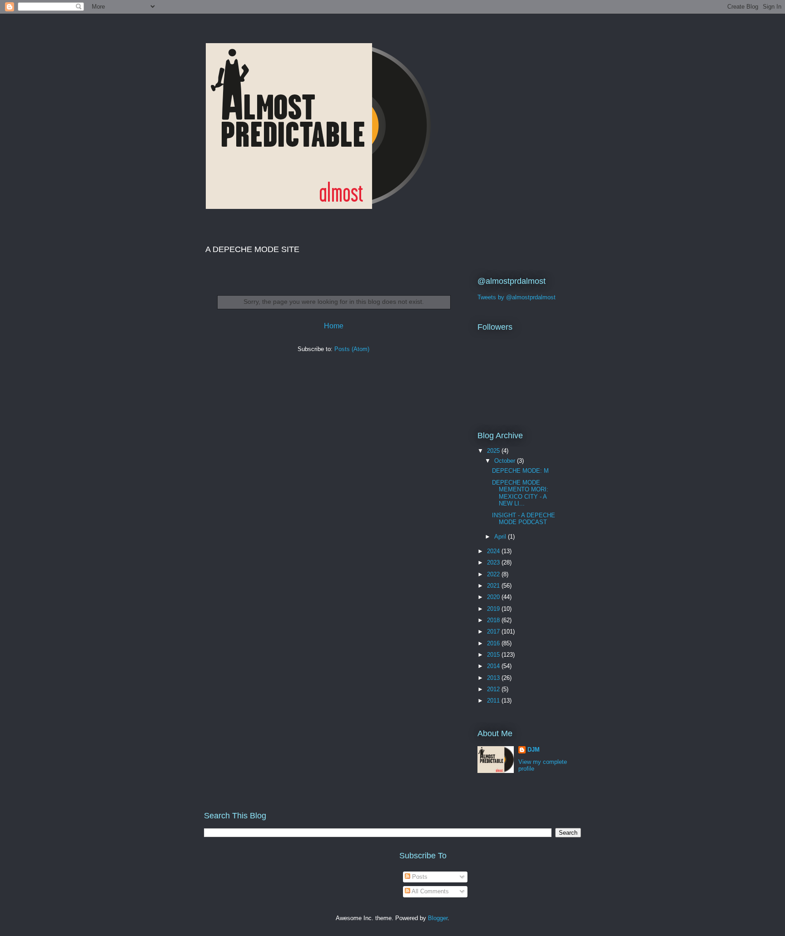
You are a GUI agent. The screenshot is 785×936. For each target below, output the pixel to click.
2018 (494, 620)
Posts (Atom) (351, 349)
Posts (418, 876)
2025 (494, 450)
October (505, 460)
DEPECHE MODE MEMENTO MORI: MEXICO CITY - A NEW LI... (520, 493)
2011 (494, 700)
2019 (494, 608)
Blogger (437, 918)
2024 (494, 551)
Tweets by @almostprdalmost (516, 297)
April (501, 536)
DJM (533, 749)
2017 (494, 631)
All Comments (429, 891)
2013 (494, 677)
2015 (494, 654)
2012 (494, 689)
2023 (494, 562)
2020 (494, 597)
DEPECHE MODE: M (520, 470)
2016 (494, 643)
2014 (494, 666)
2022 (494, 574)
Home (333, 326)
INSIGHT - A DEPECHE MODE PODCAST (523, 519)
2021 (494, 585)
